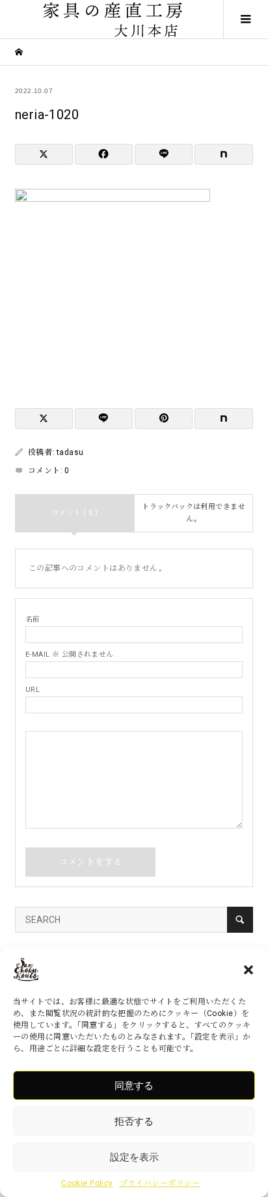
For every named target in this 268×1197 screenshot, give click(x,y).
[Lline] (164, 154)
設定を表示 (134, 1157)
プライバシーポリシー (160, 1183)
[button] (248, 969)
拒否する (134, 1121)
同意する (134, 1085)
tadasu (70, 452)
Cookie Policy (87, 1183)
